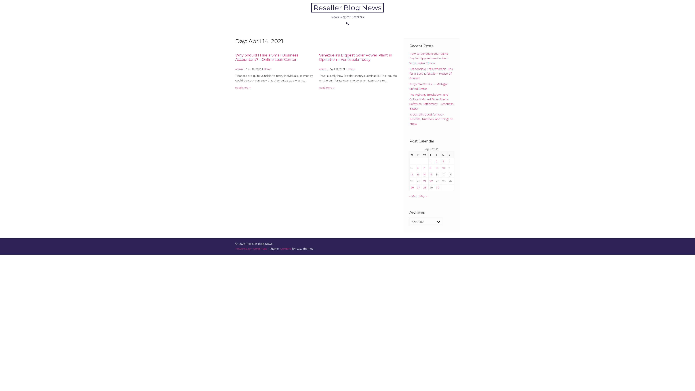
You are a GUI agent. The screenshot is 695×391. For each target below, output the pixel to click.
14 (424, 174)
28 (425, 187)
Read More (241, 87)
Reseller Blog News (348, 7)
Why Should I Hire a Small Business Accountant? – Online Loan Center (266, 57)
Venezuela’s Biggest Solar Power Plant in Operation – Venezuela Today (355, 57)
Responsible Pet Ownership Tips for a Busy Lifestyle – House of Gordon (431, 73)
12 (411, 174)
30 (437, 187)
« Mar (413, 196)
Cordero (285, 248)
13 (418, 174)
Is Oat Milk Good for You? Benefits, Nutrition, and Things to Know (431, 119)
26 (412, 187)
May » (423, 196)
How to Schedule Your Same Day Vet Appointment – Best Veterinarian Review (428, 58)
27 (418, 187)
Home (267, 69)
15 (430, 174)
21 (424, 181)
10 (443, 168)
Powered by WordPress (251, 248)
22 (431, 181)
